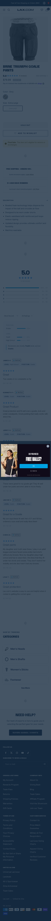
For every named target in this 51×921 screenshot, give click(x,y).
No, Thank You (34, 471)
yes (34, 466)
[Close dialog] (48, 446)
